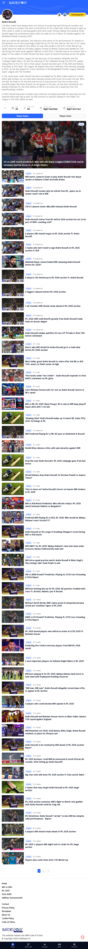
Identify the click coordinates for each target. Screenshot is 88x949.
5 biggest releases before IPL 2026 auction (45, 291)
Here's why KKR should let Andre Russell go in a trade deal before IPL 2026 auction (52, 348)
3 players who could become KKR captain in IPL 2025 (49, 703)
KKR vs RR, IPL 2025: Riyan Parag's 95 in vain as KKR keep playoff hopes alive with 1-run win (55, 405)
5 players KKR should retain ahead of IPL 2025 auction (50, 831)
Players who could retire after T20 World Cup (46, 860)
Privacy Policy (8, 907)
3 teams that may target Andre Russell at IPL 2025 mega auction (52, 789)
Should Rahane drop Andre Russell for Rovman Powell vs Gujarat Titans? (55, 476)
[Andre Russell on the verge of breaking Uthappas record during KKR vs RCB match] (13, 531)
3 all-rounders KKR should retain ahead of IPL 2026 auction (52, 306)
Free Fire (74, 947)
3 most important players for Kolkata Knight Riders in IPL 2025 (54, 661)
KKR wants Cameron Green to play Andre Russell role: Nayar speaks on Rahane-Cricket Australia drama (53, 178)
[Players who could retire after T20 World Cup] (13, 858)
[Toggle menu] (4, 2)
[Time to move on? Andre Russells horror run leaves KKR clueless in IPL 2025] (13, 489)
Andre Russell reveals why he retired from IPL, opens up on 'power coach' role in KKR (53, 192)
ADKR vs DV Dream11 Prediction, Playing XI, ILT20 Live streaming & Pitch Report (55, 618)
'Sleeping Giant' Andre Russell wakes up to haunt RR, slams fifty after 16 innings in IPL (55, 419)
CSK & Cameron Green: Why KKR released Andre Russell (51, 206)
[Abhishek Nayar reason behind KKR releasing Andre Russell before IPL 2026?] (13, 261)
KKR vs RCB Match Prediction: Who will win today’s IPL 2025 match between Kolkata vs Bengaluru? (53, 504)
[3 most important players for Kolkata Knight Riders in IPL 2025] (13, 659)
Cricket (81, 124)
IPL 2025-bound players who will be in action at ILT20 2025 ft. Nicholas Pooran (54, 632)
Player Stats (65, 116)
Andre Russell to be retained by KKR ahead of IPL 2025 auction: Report (54, 746)
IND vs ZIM (28, 947)
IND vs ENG (7, 887)
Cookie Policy (8, 918)
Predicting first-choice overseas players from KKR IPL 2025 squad (52, 646)
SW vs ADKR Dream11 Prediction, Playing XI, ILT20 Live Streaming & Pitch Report (55, 575)
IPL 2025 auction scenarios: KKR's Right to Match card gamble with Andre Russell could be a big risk (54, 803)
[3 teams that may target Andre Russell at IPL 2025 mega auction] (13, 787)
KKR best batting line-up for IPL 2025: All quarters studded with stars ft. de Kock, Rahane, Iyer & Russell (55, 590)
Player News (22, 116)
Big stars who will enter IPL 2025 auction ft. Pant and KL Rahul (54, 774)
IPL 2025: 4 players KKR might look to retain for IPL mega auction (52, 845)
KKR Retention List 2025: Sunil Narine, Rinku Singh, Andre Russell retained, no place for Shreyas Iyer (55, 732)
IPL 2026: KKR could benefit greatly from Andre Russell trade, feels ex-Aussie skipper (54, 320)
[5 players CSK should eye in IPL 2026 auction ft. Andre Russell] (13, 276)
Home (4, 883)
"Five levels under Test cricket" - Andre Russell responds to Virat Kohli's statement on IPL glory (55, 377)
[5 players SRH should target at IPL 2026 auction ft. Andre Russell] (13, 233)
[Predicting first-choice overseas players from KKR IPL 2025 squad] (13, 645)
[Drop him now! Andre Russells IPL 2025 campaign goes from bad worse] (13, 460)
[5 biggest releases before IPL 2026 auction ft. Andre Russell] (13, 290)
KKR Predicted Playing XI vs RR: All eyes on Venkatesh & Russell (55, 433)
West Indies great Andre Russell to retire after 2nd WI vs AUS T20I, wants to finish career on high (54, 362)
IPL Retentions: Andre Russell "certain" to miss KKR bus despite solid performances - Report (54, 817)
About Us (6, 914)
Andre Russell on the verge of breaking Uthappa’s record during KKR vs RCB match (55, 533)
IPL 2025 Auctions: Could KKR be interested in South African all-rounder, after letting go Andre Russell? (54, 760)
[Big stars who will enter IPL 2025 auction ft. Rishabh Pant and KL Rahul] (13, 773)
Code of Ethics (8, 922)
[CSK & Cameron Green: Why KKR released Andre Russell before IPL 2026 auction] (13, 205)
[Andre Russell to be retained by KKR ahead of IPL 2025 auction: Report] (13, 744)
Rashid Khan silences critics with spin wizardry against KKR (52, 448)
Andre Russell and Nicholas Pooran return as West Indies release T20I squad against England (55, 717)
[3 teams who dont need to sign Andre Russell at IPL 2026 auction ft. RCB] (13, 247)
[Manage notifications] (82, 937)
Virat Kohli (6, 894)
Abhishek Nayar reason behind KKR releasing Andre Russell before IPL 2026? (52, 263)
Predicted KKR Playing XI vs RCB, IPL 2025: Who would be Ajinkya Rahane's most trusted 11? (55, 519)
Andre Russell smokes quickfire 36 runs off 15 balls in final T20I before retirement (55, 334)
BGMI (59, 947)
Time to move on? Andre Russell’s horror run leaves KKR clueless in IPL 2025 (55, 490)
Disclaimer (6, 911)
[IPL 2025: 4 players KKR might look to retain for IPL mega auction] (13, 844)
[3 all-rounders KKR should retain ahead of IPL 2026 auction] (13, 304)
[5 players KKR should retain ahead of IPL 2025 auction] (13, 830)
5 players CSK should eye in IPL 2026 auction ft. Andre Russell (54, 277)
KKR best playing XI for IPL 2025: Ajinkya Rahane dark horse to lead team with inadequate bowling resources (54, 675)
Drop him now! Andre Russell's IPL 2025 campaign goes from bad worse (55, 462)
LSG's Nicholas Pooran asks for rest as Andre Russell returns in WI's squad (54, 391)
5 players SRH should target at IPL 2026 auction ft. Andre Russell (52, 235)
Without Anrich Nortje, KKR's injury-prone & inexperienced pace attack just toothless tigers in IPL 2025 (54, 604)
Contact (5, 904)
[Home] (18, 2)
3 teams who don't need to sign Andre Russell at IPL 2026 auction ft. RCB (52, 249)
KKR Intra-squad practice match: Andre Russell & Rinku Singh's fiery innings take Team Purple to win (54, 561)
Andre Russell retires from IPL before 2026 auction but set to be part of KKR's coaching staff (55, 220)
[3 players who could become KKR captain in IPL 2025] (13, 702)
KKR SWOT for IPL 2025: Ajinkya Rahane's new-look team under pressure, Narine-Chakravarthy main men (54, 547)
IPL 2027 (6, 890)
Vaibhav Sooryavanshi (12, 897)
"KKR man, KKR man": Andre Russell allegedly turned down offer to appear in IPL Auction (55, 689)
